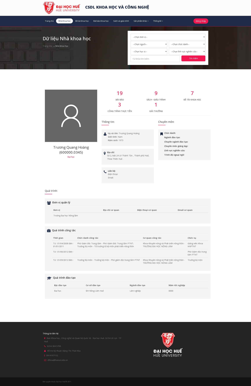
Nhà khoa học (64, 21)
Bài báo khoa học (101, 21)
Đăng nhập (201, 21)
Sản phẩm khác (140, 21)
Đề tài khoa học (82, 21)
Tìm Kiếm (193, 58)
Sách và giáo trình (121, 21)
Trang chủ (49, 21)
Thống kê (157, 21)
